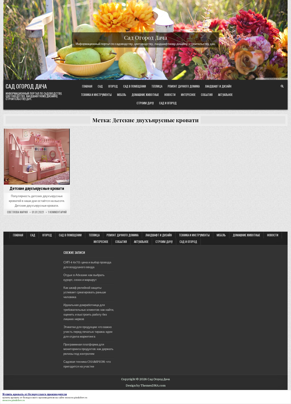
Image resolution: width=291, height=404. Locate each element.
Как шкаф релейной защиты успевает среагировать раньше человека (84, 292)
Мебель (121, 94)
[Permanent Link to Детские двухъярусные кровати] (37, 157)
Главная (87, 86)
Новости (170, 94)
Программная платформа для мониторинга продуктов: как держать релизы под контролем (88, 349)
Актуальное (225, 94)
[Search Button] (282, 86)
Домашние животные (145, 94)
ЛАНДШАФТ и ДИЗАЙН (218, 86)
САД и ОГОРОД (168, 103)
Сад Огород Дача (145, 37)
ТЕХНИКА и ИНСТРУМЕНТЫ (96, 94)
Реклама (43, 136)
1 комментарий (57, 212)
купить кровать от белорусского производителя (29, 397)
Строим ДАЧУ (145, 103)
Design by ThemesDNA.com (146, 385)
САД (100, 86)
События (207, 94)
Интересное (188, 94)
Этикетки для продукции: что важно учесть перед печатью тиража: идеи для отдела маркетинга (87, 331)
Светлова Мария (17, 212)
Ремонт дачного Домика (184, 86)
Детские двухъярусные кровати (37, 188)
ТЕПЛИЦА (156, 86)
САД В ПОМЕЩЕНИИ (134, 86)
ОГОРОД (113, 86)
